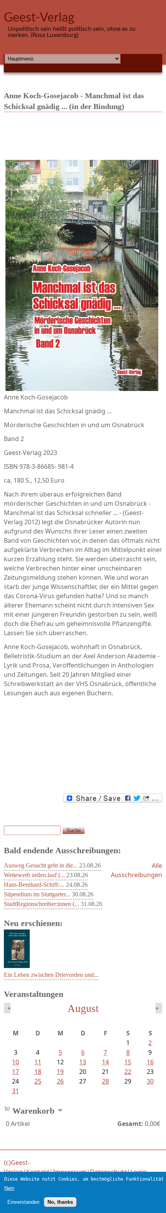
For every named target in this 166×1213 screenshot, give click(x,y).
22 (127, 1071)
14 (105, 1062)
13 (82, 1062)
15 (127, 1062)
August (83, 1008)
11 (37, 1062)
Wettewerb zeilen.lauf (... (34, 875)
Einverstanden (23, 1202)
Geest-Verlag (39, 18)
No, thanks (60, 1202)
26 (60, 1081)
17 (15, 1071)
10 (15, 1062)
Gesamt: (130, 1123)
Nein (9, 1188)
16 (150, 1062)
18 (37, 1071)
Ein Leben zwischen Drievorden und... (51, 974)
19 (60, 1071)
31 (15, 1091)
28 (105, 1081)
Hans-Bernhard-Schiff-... (34, 884)
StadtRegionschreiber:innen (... (41, 904)
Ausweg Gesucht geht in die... (41, 865)
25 (37, 1081)
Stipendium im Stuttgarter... (37, 894)
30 (150, 1081)
